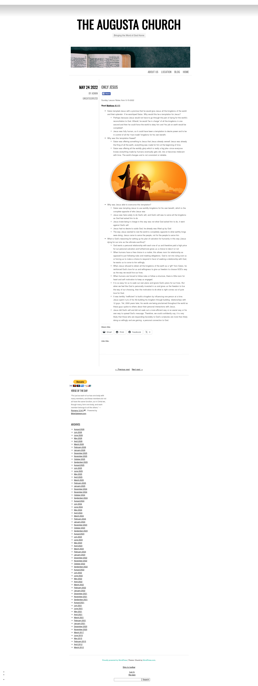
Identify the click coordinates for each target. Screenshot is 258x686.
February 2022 (80, 587)
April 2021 (78, 614)
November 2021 (80, 596)
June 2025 (78, 471)
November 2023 (80, 524)
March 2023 (79, 548)
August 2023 (79, 533)
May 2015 (78, 638)
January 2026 (79, 450)
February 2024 (80, 519)
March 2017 (79, 632)
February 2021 (80, 620)
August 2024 (79, 501)
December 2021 (80, 593)
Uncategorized (90, 98)
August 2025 (79, 465)
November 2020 (80, 629)
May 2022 (78, 578)
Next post (137, 369)
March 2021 (79, 617)
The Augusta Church (129, 24)
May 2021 (78, 611)
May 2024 (78, 510)
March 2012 (79, 647)
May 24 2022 (88, 87)
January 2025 (79, 486)
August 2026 (79, 429)
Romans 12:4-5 (77, 410)
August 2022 (79, 569)
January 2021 (79, 623)
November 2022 (80, 560)
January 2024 (79, 522)
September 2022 (81, 566)
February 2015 (80, 641)
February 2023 (80, 551)
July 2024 (78, 504)
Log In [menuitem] (132, 671)
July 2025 (78, 468)
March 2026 (79, 444)
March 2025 (79, 480)
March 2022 (79, 584)
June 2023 (78, 539)
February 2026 (80, 447)
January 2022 (79, 590)
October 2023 (79, 527)
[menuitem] (132, 679)
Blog (177, 72)
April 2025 (78, 477)
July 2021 (78, 605)
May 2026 (78, 438)
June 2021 (78, 608)
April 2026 (78, 441)
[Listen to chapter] (85, 410)
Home (186, 72)
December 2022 (80, 557)
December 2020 (80, 626)
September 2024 (81, 498)
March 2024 (79, 516)
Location (166, 72)
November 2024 (80, 492)
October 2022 (79, 563)
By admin (93, 93)
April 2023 (78, 545)
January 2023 (79, 554)
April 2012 (78, 644)
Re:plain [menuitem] (132, 674)
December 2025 (80, 453)
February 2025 (80, 483)
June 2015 (78, 635)
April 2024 (78, 513)
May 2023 (78, 542)
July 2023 (78, 536)
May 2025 (78, 474)
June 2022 (78, 575)
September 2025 (81, 462)
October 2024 (79, 495)
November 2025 (80, 456)
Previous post (122, 369)
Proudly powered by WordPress (114, 660)
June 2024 (78, 507)
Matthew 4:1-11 (113, 105)
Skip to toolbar (129, 667)
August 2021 (79, 602)
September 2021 (81, 599)
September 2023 (81, 530)
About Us (153, 72)
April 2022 (78, 581)
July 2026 (78, 432)
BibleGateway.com (78, 413)
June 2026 (78, 435)
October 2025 (79, 459)
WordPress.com (149, 660)
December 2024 (80, 489)
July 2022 (78, 572)
